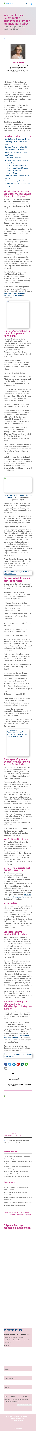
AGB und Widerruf (17, 1420)
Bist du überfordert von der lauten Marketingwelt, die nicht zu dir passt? (17, 141)
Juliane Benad (10, 27)
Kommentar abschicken (24, 1405)
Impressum (24, 1416)
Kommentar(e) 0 (13, 1079)
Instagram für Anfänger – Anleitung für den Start (17, 1202)
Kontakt (16, 1416)
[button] (28, 136)
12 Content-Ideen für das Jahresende (14, 1205)
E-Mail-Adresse (9, 1378)
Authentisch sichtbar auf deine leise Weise (16, 154)
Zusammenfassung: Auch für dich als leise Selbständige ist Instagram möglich (17, 183)
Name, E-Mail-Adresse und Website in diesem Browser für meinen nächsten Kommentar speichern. (17, 1399)
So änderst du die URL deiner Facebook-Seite (16, 1176)
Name (6, 1369)
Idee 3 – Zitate (12, 173)
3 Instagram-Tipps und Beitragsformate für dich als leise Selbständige (17, 160)
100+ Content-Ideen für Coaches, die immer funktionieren (17, 1241)
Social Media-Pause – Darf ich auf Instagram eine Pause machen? (16, 1271)
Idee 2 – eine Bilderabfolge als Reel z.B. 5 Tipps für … (17, 169)
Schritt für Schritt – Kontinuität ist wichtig (17, 177)
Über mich (9, 1416)
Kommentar (8, 1345)
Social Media (12, 1074)
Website (7, 1388)
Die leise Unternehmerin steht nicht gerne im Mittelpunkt (16, 148)
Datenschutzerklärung (17, 1418)
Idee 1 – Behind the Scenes (16, 165)
